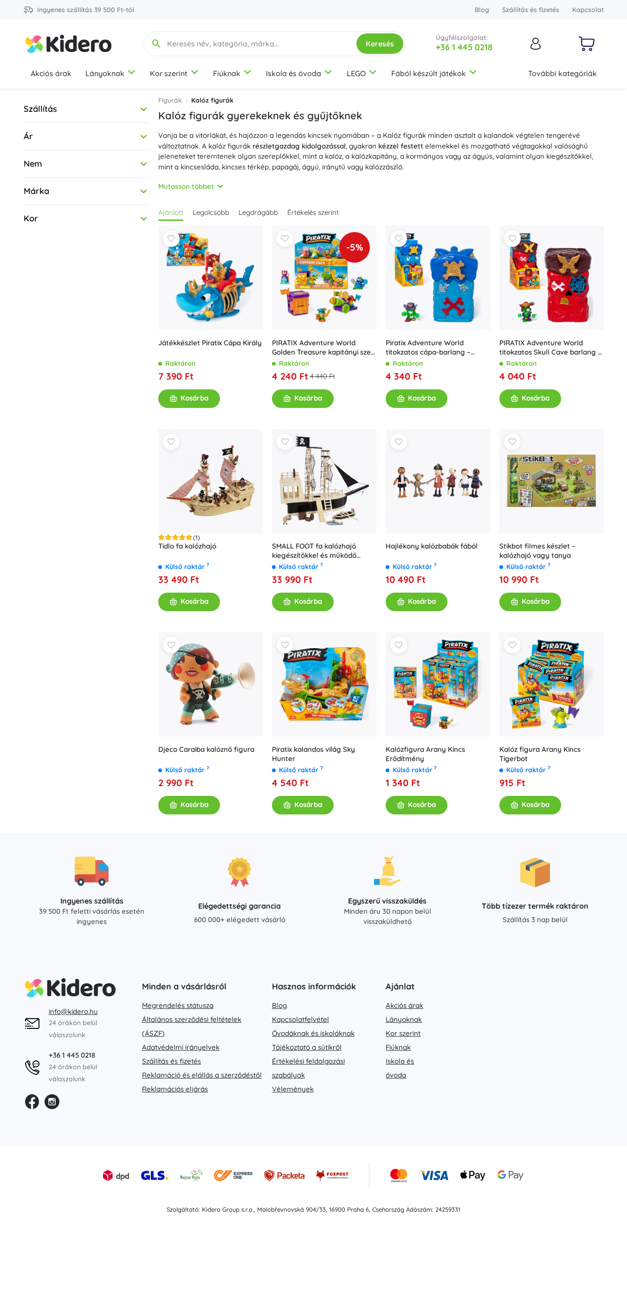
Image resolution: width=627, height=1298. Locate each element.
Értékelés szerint (313, 212)
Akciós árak (51, 73)
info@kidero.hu (73, 1011)
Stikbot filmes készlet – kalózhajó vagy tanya (537, 551)
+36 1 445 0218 (464, 47)
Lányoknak (104, 73)
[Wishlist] (171, 238)
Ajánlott (170, 212)
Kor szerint (168, 73)
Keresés (380, 43)
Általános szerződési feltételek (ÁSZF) (191, 1026)
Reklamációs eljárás (175, 1089)
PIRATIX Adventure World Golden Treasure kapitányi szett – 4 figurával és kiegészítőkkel (324, 347)
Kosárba (194, 398)
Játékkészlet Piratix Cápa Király (210, 342)
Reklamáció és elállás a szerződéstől (202, 1075)
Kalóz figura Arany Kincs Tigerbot (540, 754)
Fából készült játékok (428, 73)
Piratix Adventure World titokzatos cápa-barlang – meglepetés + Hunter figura (432, 347)
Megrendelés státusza (177, 1005)
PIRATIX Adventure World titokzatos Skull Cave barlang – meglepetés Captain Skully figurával (550, 347)
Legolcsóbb (211, 212)
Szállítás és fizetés (530, 10)
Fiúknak (226, 73)
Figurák (170, 100)
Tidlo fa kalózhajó (187, 546)
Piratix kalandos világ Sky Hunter (313, 754)
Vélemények (293, 1089)
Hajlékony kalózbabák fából (432, 546)
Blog (482, 10)
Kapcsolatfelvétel (300, 1019)
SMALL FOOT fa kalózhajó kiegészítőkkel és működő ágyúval (314, 551)
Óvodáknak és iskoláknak (313, 1033)
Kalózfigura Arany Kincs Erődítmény (425, 754)
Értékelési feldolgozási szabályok (308, 1068)
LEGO (356, 73)
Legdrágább (258, 212)
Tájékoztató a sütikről (307, 1047)
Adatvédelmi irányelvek (181, 1047)
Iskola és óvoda (293, 73)
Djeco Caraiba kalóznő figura (206, 749)
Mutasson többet (186, 186)
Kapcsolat (588, 10)
